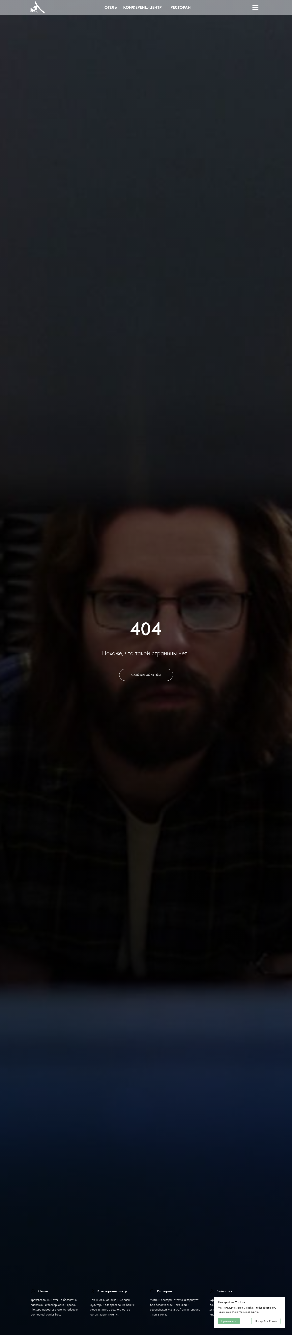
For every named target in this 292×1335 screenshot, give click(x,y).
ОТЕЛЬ (110, 7)
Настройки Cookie (266, 1321)
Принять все (228, 1321)
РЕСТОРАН (180, 7)
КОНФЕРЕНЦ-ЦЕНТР (142, 7)
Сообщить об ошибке (146, 675)
